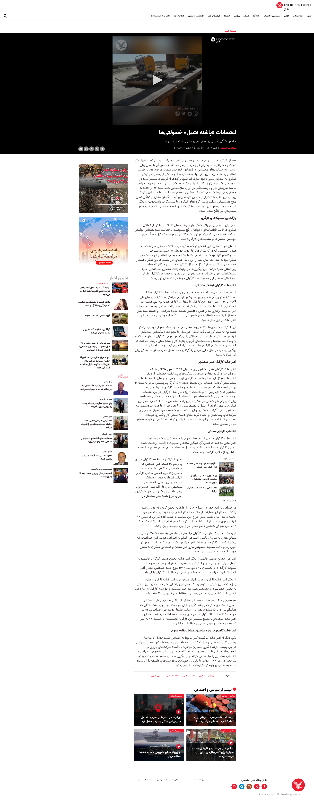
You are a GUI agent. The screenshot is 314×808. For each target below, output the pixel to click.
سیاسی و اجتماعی (271, 16)
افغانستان (298, 16)
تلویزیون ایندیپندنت (160, 16)
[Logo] (223, 40)
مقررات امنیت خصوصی (167, 780)
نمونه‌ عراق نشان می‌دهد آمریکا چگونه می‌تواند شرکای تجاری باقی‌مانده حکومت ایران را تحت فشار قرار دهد (95, 363)
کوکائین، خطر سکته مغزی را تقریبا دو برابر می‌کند (96, 331)
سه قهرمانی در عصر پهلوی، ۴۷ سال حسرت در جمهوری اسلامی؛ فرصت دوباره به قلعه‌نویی (94, 346)
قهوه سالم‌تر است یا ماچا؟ (97, 316)
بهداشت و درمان (196, 16)
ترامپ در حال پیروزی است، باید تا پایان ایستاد (95, 475)
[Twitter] (91, 148)
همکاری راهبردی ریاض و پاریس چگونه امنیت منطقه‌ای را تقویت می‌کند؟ (96, 424)
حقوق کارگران (156, 675)
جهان (286, 16)
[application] (157, 80)
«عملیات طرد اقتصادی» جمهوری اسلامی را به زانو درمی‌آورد (96, 440)
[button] (157, 80)
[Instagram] (249, 786)
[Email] (86, 148)
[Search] (5, 16)
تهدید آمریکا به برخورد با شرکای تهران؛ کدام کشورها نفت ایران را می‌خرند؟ (213, 720)
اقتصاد (227, 16)
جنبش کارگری (212, 675)
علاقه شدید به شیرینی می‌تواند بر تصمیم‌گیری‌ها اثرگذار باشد (94, 303)
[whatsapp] (234, 786)
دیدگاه (256, 16)
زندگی (246, 16)
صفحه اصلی (230, 31)
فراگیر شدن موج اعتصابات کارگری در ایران (202, 489)
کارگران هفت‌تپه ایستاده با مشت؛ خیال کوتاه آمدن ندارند (202, 465)
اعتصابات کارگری (189, 675)
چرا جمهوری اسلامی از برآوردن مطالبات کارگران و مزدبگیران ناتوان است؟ (204, 479)
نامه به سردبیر (144, 780)
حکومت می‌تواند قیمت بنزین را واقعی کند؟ (97, 457)
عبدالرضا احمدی (227, 148)
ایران (309, 16)
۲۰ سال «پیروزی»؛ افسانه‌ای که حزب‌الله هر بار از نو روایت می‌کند (96, 387)
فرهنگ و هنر (214, 16)
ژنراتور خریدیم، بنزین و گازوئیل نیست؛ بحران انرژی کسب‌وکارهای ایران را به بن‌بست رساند (213, 752)
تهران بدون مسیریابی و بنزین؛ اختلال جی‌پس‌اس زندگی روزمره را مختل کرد (161, 720)
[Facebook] (102, 148)
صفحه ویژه (179, 16)
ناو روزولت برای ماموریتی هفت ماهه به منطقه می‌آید (160, 754)
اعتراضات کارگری (172, 675)
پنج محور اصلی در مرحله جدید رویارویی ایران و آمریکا (97, 405)
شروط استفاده (198, 780)
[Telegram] (241, 786)
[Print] (80, 148)
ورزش (237, 16)
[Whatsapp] (97, 148)
